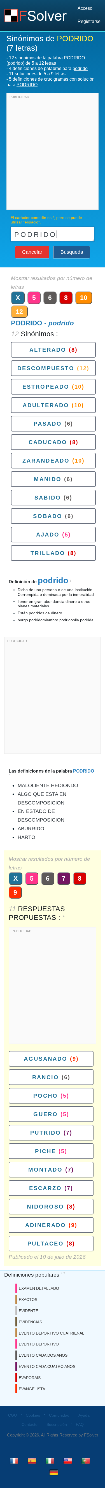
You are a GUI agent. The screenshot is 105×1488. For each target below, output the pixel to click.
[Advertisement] (52, 152)
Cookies (33, 1415)
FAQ (80, 1424)
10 (83, 297)
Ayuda (84, 1415)
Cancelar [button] (32, 252)
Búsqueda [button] (71, 252)
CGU (12, 1415)
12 (19, 311)
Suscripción (56, 1424)
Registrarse (89, 21)
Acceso (85, 8)
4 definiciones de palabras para (48, 68)
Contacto (30, 1424)
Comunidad (59, 1415)
